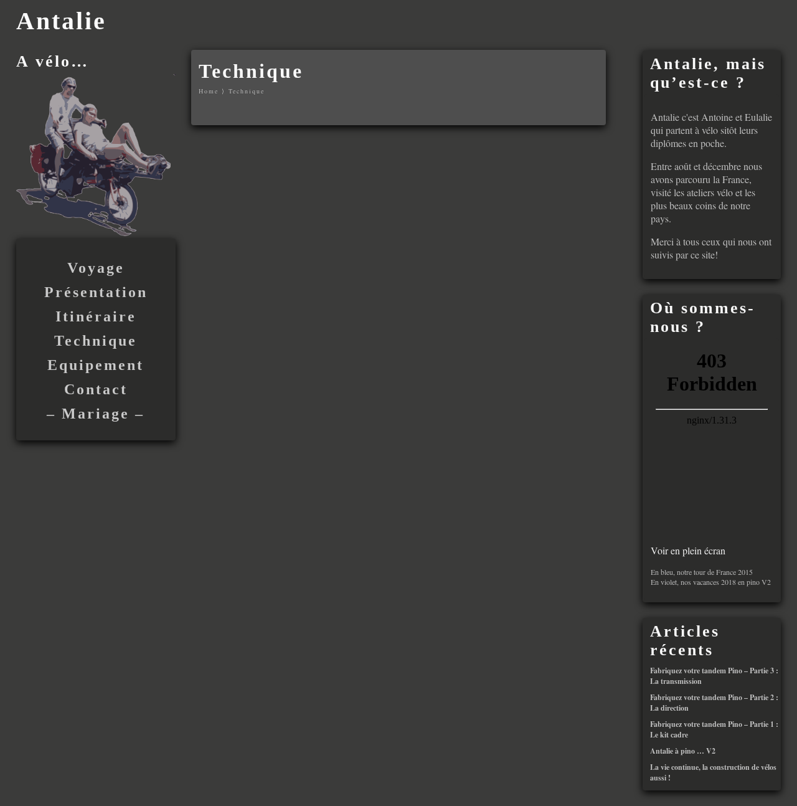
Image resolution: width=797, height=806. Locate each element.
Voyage (96, 268)
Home (209, 91)
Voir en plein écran (688, 550)
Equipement (95, 365)
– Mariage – (95, 413)
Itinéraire (95, 316)
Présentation (96, 292)
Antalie (61, 21)
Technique (95, 341)
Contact (96, 389)
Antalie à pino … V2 (682, 751)
